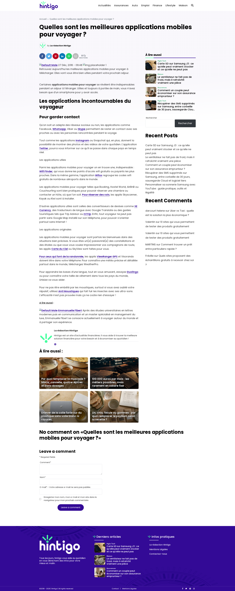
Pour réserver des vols (95, 194)
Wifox (98, 175)
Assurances (121, 5)
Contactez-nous (158, 553)
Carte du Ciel (59, 249)
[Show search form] (192, 5)
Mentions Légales (158, 549)
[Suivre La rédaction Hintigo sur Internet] (55, 344)
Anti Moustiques (68, 291)
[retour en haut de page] (228, 576)
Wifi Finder (45, 171)
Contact (115, 589)
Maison (183, 5)
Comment (45, 462)
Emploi (145, 5)
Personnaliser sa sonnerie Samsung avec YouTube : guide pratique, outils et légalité (170, 188)
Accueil (43, 19)
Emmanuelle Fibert (70, 310)
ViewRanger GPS (107, 256)
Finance (157, 5)
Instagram (82, 140)
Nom (43, 477)
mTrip (87, 214)
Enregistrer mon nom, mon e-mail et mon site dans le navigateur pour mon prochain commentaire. (70, 499)
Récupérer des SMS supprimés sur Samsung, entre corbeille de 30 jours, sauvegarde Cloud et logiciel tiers (167, 176)
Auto (135, 5)
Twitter (43, 148)
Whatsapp (59, 129)
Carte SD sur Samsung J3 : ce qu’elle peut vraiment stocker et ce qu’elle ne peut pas (168, 149)
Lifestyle (170, 5)
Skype (81, 129)
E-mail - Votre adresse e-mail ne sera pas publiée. (65, 487)
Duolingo (132, 272)
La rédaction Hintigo (60, 45)
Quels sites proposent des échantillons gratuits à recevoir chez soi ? (169, 260)
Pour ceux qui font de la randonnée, (61, 256)
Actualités (104, 5)
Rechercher (151, 117)
